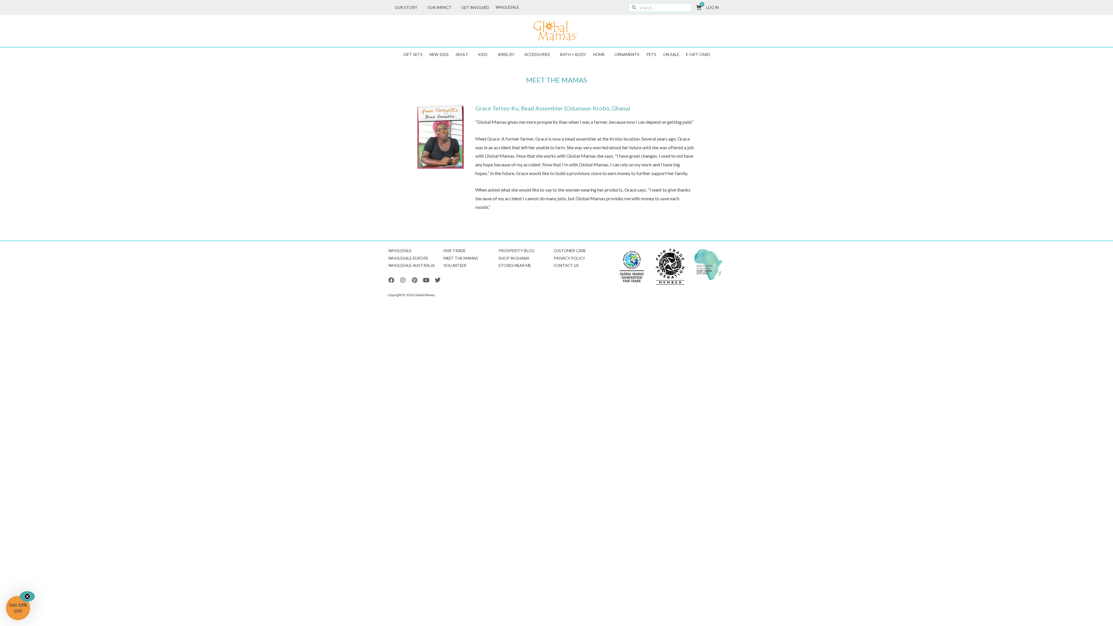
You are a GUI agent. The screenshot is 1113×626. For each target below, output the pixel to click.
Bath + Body (573, 54)
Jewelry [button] (505, 54)
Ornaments (626, 54)
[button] (18, 608)
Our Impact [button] (439, 7)
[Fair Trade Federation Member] (670, 267)
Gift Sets (413, 54)
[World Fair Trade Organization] (631, 267)
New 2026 (439, 54)
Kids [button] (483, 54)
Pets (651, 54)
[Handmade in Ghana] (708, 265)
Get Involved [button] (475, 7)
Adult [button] (462, 54)
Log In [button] (712, 7)
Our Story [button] (406, 7)
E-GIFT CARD (698, 54)
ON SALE (671, 54)
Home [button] (599, 54)
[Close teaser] (27, 596)
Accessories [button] (537, 54)
